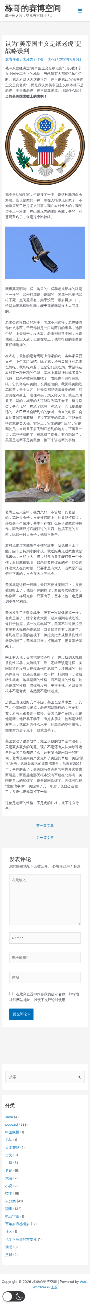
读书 (8, 1247)
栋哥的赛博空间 (33, 8)
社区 (8, 1232)
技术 (8, 1193)
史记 (8, 1170)
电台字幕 (12, 1216)
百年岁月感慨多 (17, 1224)
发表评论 (12, 59)
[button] (13, 1296)
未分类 (27, 59)
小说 (8, 1186)
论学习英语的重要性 (21, 1239)
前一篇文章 (45, 825)
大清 (8, 1178)
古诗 (8, 1163)
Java (9, 1117)
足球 (8, 1255)
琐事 (8, 1209)
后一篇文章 (45, 838)
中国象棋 (12, 1132)
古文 (8, 1155)
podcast (11, 1124)
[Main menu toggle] (80, 11)
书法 (8, 1140)
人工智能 (12, 1148)
